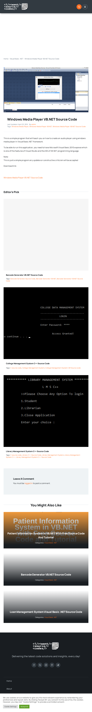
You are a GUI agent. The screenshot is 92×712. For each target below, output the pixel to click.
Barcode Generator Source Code (22, 279)
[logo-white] (16, 4)
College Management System (33, 368)
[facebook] (34, 665)
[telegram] (58, 665)
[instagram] (46, 665)
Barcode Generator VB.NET (46, 279)
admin (33, 124)
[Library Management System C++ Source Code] (46, 376)
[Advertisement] (46, 35)
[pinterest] (52, 665)
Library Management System (53, 455)
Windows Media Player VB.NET (40, 126)
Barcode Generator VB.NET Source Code (24, 275)
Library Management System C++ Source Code (27, 451)
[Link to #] (79, 6)
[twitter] (40, 665)
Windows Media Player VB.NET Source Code (69, 126)
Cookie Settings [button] (10, 706)
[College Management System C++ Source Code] (46, 289)
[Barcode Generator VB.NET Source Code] (46, 235)
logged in (29, 483)
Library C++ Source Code (31, 455)
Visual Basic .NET (16, 59)
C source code (15, 368)
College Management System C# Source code (63, 368)
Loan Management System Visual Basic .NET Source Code (46, 612)
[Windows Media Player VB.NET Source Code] (46, 68)
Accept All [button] (24, 706)
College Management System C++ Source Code (28, 363)
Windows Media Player (20, 126)
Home (6, 59)
